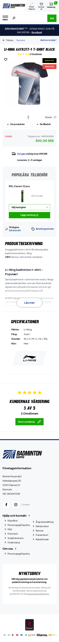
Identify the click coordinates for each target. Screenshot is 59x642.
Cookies (25, 504)
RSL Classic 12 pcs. (20, 186)
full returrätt (15, 230)
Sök (52, 18)
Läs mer (29, 302)
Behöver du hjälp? (48, 40)
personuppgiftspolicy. (39, 594)
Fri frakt (21, 153)
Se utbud (36, 32)
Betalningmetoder (45, 229)
